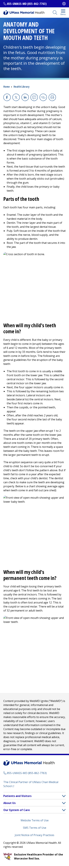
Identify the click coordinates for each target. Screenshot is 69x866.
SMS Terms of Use (34, 828)
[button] (64, 796)
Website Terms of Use (35, 820)
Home (6, 86)
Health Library (21, 86)
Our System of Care (16, 810)
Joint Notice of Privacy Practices (34, 835)
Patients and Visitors (17, 796)
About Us (9, 803)
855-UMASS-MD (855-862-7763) (27, 4)
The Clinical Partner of (30, 784)
